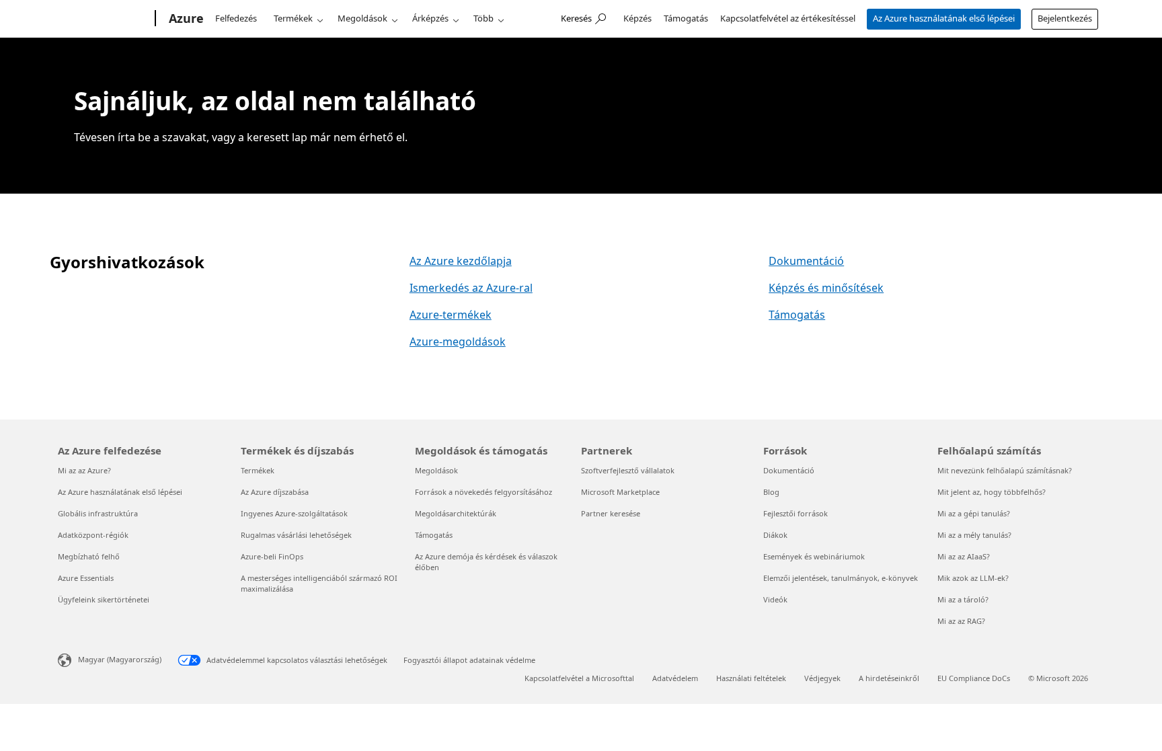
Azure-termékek (451, 314)
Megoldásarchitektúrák (455, 513)
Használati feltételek (751, 678)
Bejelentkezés (1065, 18)
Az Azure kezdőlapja (461, 260)
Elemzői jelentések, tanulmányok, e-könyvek (840, 578)
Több (483, 18)
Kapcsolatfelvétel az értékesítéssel (787, 18)
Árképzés (430, 18)
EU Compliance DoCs (973, 678)
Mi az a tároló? (963, 599)
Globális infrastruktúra (98, 513)
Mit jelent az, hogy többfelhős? (991, 492)
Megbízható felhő (89, 556)
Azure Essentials (86, 578)
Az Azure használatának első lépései (944, 18)
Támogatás (686, 18)
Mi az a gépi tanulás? (973, 513)
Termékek (293, 18)
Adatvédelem (675, 678)
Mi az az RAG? (961, 621)
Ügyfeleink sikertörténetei (103, 599)
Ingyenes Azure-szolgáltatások (294, 513)
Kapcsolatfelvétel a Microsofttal (579, 678)
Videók (775, 599)
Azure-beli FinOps (272, 556)
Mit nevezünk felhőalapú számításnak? (1004, 470)
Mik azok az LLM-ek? (973, 578)
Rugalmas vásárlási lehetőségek (296, 535)
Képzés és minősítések (826, 287)
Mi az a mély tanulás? (974, 535)
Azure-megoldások (458, 341)
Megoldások (362, 18)
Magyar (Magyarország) (119, 659)
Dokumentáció (806, 260)
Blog (771, 492)
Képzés (637, 18)
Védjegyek (822, 678)
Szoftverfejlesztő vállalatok (627, 470)
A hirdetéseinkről (889, 678)
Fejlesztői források (795, 513)
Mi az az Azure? (84, 470)
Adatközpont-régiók (93, 535)
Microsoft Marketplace (620, 492)
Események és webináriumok (814, 556)
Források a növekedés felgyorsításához (483, 492)
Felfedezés (236, 18)
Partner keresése (610, 513)
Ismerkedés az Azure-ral (471, 287)
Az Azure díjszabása (275, 492)
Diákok (775, 535)
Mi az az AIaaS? (963, 556)
